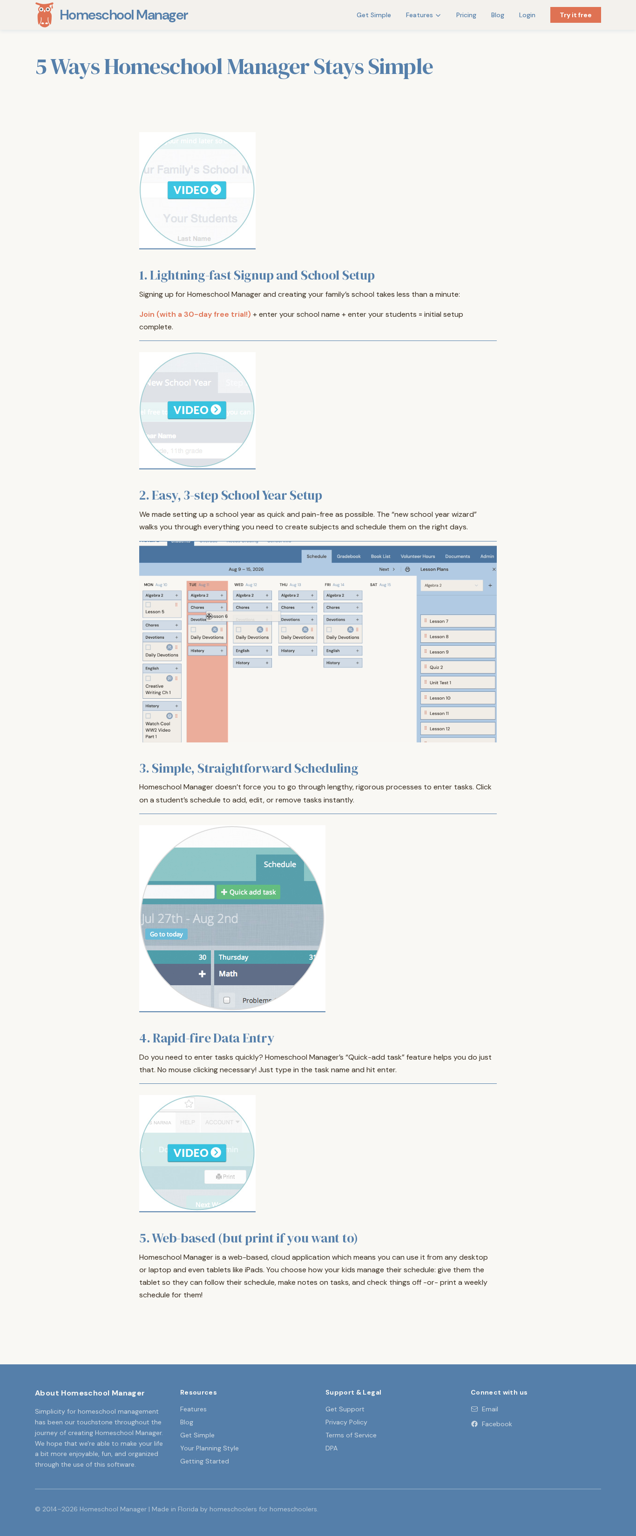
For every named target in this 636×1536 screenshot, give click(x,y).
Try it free (576, 15)
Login (527, 15)
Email (490, 1409)
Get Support (345, 1409)
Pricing (466, 15)
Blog (497, 15)
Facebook (497, 1424)
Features (419, 15)
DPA (331, 1448)
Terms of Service (351, 1435)
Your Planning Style (209, 1448)
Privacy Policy (346, 1422)
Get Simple (374, 15)
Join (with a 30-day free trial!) (195, 314)
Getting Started (204, 1461)
